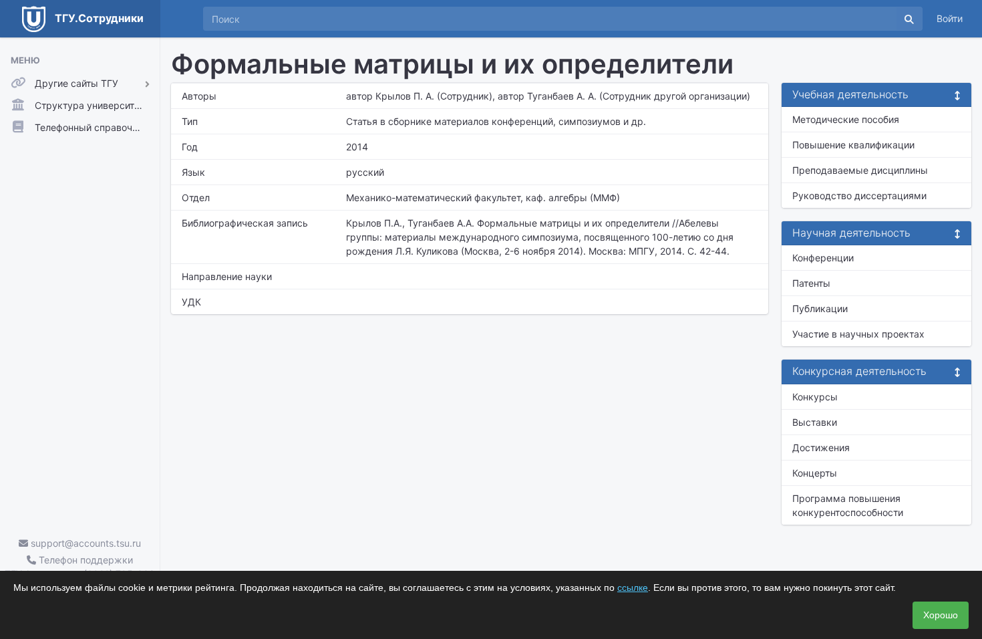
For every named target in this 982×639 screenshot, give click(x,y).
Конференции (823, 257)
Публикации (820, 308)
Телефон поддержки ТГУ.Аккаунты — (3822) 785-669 (80, 567)
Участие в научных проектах (858, 334)
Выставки (814, 422)
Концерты (814, 473)
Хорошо (940, 615)
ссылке (632, 587)
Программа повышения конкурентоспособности (847, 505)
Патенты (811, 283)
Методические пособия (845, 119)
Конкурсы (815, 396)
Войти (950, 18)
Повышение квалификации (853, 144)
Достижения (821, 447)
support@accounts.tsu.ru (84, 543)
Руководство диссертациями (859, 195)
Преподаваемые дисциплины (860, 170)
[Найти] (909, 18)
